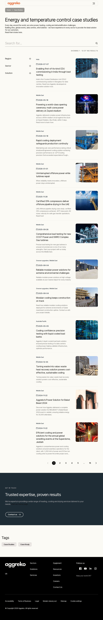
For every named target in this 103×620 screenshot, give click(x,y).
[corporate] (14, 3)
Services (33, 575)
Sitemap (63, 601)
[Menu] (93, 3)
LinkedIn (90, 568)
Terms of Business (24, 601)
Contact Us (57, 587)
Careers (56, 581)
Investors (57, 575)
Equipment (57, 563)
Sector (8, 66)
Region (8, 58)
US (6, 574)
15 (90, 463)
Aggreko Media (85, 568)
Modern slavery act (50, 601)
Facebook (80, 568)
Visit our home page (19, 504)
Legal (37, 601)
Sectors (33, 563)
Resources (57, 569)
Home (9, 10)
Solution (8, 73)
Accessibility (9, 601)
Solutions (33, 569)
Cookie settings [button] (76, 601)
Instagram (95, 568)
